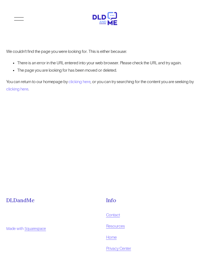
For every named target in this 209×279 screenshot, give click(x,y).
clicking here (80, 82)
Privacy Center (118, 248)
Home (111, 237)
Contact (113, 215)
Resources (115, 226)
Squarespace (35, 228)
